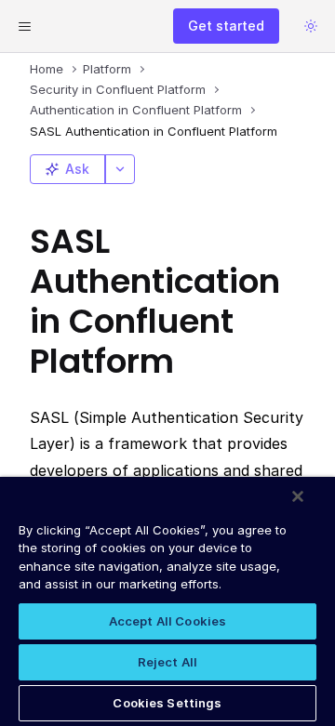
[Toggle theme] (311, 26)
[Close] (297, 496)
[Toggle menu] (24, 26)
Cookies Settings (167, 702)
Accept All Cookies (167, 621)
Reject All (167, 661)
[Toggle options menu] (120, 169)
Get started (226, 25)
